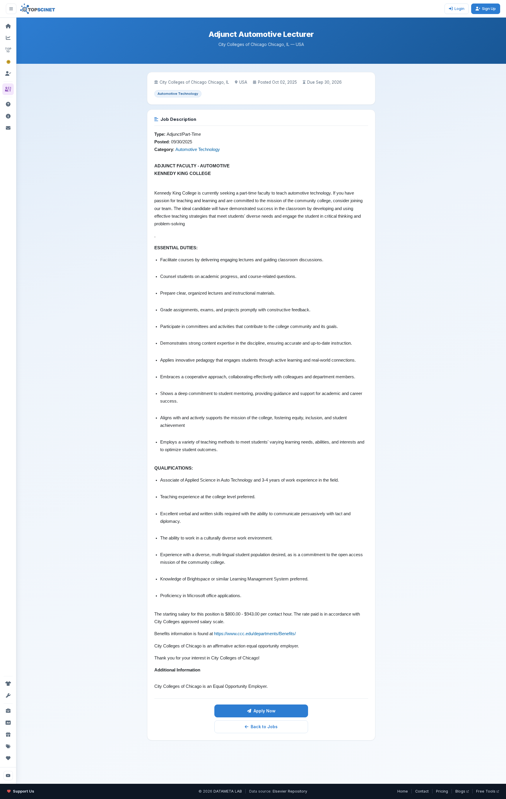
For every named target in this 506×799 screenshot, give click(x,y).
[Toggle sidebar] (11, 9)
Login (459, 8)
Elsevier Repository (290, 791)
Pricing (442, 791)
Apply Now (265, 710)
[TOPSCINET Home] (37, 8)
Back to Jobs (264, 726)
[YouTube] (8, 775)
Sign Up (489, 8)
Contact (422, 791)
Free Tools (485, 791)
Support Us (23, 791)
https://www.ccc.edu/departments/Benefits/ (255, 633)
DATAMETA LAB (227, 791)
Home (402, 791)
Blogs (460, 791)
